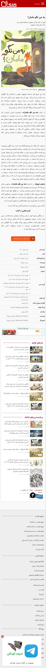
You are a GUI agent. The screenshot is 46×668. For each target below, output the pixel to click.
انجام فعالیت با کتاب (38, 545)
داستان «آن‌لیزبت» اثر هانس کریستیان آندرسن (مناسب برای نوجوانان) (16, 432)
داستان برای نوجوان (38, 599)
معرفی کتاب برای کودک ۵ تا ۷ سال (18, 279)
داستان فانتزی (24, 297)
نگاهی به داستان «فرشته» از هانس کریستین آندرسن (17, 376)
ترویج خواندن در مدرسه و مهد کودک (34, 531)
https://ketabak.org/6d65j (19, 307)
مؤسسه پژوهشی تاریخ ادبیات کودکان (33, 634)
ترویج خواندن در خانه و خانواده (35, 526)
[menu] (42, 4)
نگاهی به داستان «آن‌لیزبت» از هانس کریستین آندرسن (16, 367)
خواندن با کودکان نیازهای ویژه (35, 535)
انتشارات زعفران (23, 254)
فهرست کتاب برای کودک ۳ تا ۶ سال (18, 275)
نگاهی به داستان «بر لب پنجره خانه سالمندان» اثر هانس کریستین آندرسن (16, 385)
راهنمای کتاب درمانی (38, 566)
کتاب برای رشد (40, 549)
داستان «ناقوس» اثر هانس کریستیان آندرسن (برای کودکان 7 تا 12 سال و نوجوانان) (16, 357)
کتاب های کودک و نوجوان (38, 25)
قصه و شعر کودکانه (38, 585)
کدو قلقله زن (24, 490)
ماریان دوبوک (24, 258)
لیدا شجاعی (24, 303)
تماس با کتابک (39, 615)
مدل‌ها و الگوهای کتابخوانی (36, 575)
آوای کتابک (40, 624)
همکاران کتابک (39, 620)
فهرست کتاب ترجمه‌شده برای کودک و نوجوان (15, 283)
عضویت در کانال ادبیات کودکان (22, 663)
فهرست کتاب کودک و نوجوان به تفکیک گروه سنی (31, 22)
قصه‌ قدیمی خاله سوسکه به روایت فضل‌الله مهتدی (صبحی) (17, 470)
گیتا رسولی (17, 258)
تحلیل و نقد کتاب (39, 570)
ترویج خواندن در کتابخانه (37, 522)
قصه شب (41, 590)
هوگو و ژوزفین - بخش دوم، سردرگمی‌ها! (16, 393)
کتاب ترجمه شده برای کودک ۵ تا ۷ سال (17, 293)
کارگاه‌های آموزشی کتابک (36, 561)
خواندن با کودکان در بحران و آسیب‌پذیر (33, 540)
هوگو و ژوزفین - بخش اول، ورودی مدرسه (15, 449)
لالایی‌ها (41, 594)
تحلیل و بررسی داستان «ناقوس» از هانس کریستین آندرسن (17, 348)
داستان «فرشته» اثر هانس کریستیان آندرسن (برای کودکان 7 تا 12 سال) (16, 405)
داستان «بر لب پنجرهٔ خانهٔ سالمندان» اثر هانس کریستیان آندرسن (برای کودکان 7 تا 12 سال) (15, 422)
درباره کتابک (40, 611)
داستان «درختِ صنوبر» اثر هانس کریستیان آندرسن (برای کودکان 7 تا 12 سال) (16, 461)
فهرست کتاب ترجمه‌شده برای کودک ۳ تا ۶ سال (16, 288)
